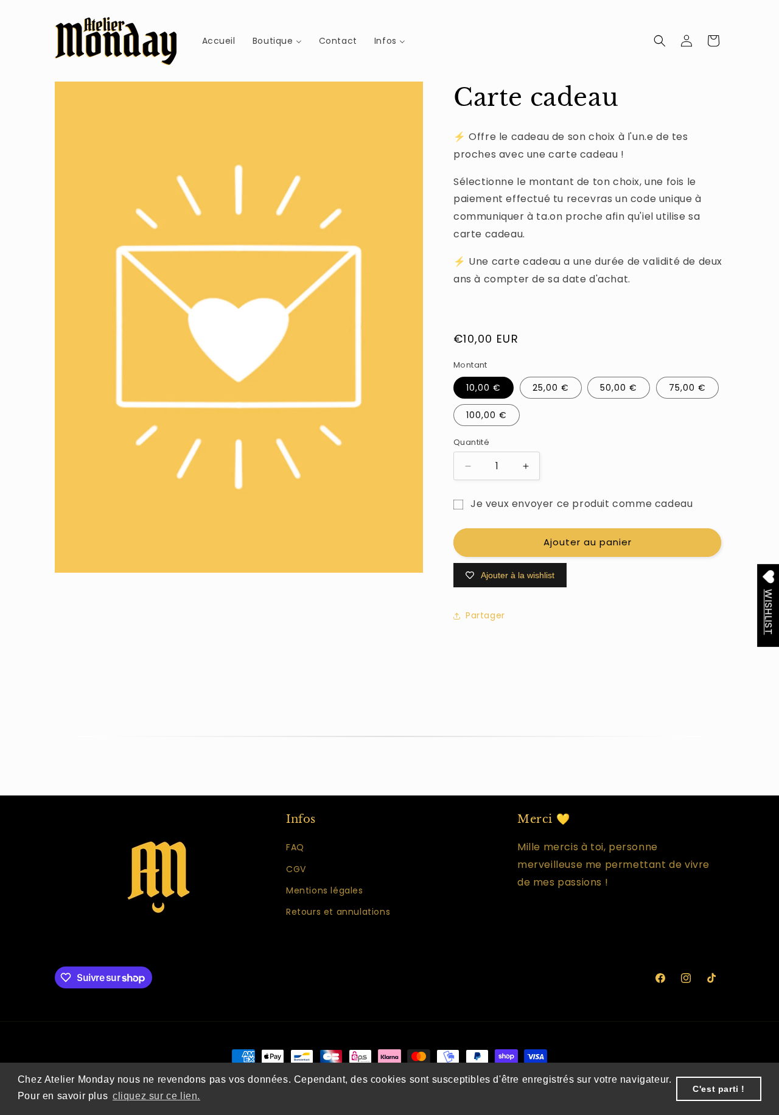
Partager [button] (485, 615)
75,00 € (687, 388)
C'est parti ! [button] (719, 1089)
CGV (296, 869)
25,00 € (551, 388)
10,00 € (483, 388)
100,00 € (486, 415)
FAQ (295, 848)
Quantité (471, 442)
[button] (659, 40)
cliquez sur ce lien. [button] (156, 1096)
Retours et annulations (338, 912)
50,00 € (618, 388)
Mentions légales (324, 890)
